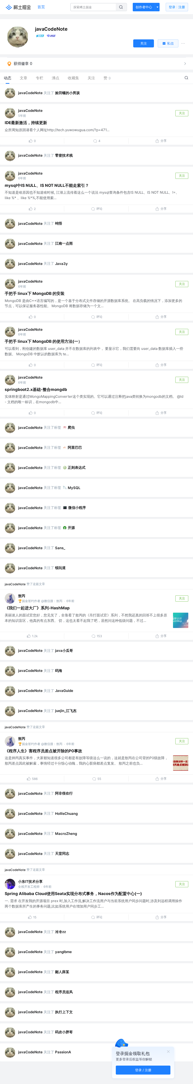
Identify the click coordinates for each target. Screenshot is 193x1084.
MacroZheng (66, 833)
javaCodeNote (30, 93)
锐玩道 (60, 567)
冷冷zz (60, 931)
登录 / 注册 (143, 1070)
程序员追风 (64, 992)
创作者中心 (144, 7)
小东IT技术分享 (30, 881)
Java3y (61, 263)
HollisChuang (66, 813)
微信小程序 (77, 507)
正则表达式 (76, 467)
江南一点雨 (64, 243)
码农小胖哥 (64, 1032)
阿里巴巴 (75, 447)
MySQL (74, 487)
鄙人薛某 (62, 972)
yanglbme (63, 952)
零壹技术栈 (64, 155)
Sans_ (60, 548)
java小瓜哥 (64, 650)
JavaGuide (64, 690)
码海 (58, 670)
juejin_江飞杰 (65, 710)
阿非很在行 (64, 793)
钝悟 (58, 223)
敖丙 (21, 596)
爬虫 (71, 427)
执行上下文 (64, 1012)
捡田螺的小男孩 (67, 93)
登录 (177, 7)
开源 (71, 527)
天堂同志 (62, 853)
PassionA (63, 1052)
